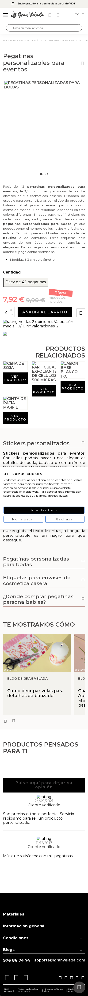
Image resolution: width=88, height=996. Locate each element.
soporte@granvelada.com (59, 960)
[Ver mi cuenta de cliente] (58, 15)
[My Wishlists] (50, 15)
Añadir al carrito (44, 312)
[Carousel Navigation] (44, 721)
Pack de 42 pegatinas (26, 282)
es (77, 15)
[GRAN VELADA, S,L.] (27, 15)
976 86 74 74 (16, 960)
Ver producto (15, 378)
